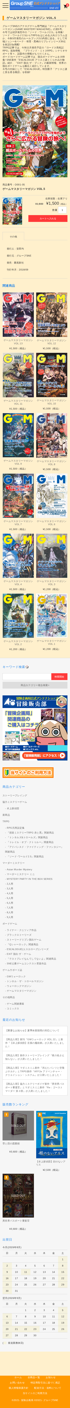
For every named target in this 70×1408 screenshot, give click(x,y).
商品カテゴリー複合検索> (35, 685)
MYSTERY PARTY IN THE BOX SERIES (29, 879)
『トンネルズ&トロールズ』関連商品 (27, 837)
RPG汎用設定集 (15, 827)
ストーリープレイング (15, 795)
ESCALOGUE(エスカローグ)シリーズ (28, 949)
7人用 (10, 907)
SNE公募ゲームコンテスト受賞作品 (26, 963)
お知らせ (51, 1377)
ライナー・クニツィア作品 (21, 930)
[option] (35, 131)
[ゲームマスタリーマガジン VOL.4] (18, 555)
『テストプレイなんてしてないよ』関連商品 (31, 958)
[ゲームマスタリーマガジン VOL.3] (51, 555)
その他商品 (9, 997)
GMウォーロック (16, 976)
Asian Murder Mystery (19, 869)
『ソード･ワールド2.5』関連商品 (25, 856)
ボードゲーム (10, 923)
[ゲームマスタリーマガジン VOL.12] (51, 314)
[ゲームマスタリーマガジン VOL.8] (51, 435)
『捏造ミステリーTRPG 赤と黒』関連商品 (30, 832)
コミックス (13, 1008)
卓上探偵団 (13, 808)
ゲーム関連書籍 (15, 1003)
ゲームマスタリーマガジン (21, 990)
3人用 (10, 888)
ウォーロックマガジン (19, 986)
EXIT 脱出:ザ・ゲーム (19, 954)
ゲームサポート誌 (12, 970)
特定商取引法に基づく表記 (45, 1382)
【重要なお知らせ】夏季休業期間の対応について (32, 1030)
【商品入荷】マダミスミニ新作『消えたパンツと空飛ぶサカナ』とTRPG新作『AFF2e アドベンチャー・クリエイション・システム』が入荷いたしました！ (34, 1071)
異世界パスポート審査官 (16, 1220)
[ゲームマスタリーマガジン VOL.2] (18, 615)
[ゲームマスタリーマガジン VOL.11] (18, 375)
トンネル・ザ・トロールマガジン (25, 981)
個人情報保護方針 (18, 1388)
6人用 (10, 902)
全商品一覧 (34, 1377)
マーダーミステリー (14, 863)
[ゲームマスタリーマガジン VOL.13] (18, 314)
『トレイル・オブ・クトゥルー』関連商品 (30, 842)
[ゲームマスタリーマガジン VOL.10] (51, 375)
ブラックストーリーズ (19, 934)
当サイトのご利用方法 (35, 1393)
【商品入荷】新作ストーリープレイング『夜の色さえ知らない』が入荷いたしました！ (34, 1057)
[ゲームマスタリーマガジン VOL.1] (51, 615)
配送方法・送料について (47, 1388)
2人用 (10, 883)
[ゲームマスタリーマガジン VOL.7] (18, 495)
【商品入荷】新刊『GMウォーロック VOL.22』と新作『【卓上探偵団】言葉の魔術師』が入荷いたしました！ (34, 1043)
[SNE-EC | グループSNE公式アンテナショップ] (35, 7)
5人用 (10, 898)
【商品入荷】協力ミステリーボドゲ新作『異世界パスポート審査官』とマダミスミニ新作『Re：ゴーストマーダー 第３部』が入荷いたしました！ (34, 1087)
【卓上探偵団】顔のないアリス (51, 1163)
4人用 (10, 893)
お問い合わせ (17, 1382)
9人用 (10, 917)
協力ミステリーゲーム (15, 802)
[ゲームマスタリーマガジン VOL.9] (18, 435)
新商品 (6, 815)
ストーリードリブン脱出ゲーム (24, 939)
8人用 (10, 912)
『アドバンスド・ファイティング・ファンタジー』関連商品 (34, 849)
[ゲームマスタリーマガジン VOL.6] (51, 495)
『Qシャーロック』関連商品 (22, 944)
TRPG (6, 821)
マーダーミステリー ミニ (21, 874)
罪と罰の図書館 (11, 1143)
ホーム (18, 1377)
